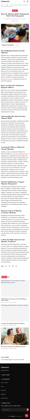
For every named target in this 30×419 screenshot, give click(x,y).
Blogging (3, 394)
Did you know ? (4, 382)
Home (2, 5)
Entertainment (4, 398)
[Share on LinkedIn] (13, 266)
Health (7, 5)
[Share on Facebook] (9, 266)
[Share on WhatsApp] (16, 266)
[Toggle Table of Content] (16, 45)
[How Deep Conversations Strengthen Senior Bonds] (15, 336)
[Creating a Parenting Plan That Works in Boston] (15, 313)
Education (3, 390)
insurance (13, 225)
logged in (10, 359)
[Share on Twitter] (6, 266)
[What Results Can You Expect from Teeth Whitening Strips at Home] (15, 288)
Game (2, 386)
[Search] (24, 1)
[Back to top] (26, 415)
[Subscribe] (28, 409)
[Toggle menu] (27, 1)
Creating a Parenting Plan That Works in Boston (12, 323)
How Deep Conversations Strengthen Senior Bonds (13, 346)
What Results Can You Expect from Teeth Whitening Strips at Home (13, 299)
